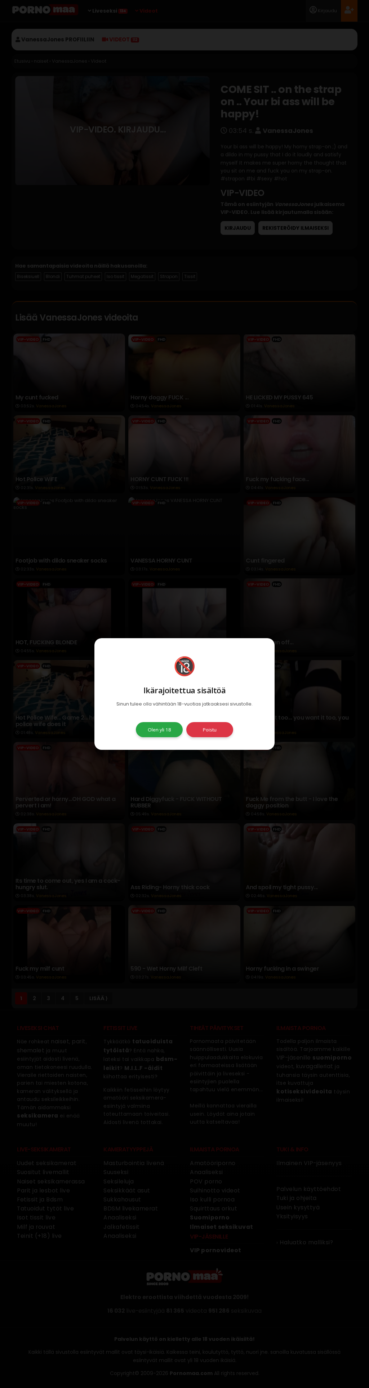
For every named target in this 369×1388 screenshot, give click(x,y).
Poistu (210, 729)
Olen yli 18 (159, 729)
